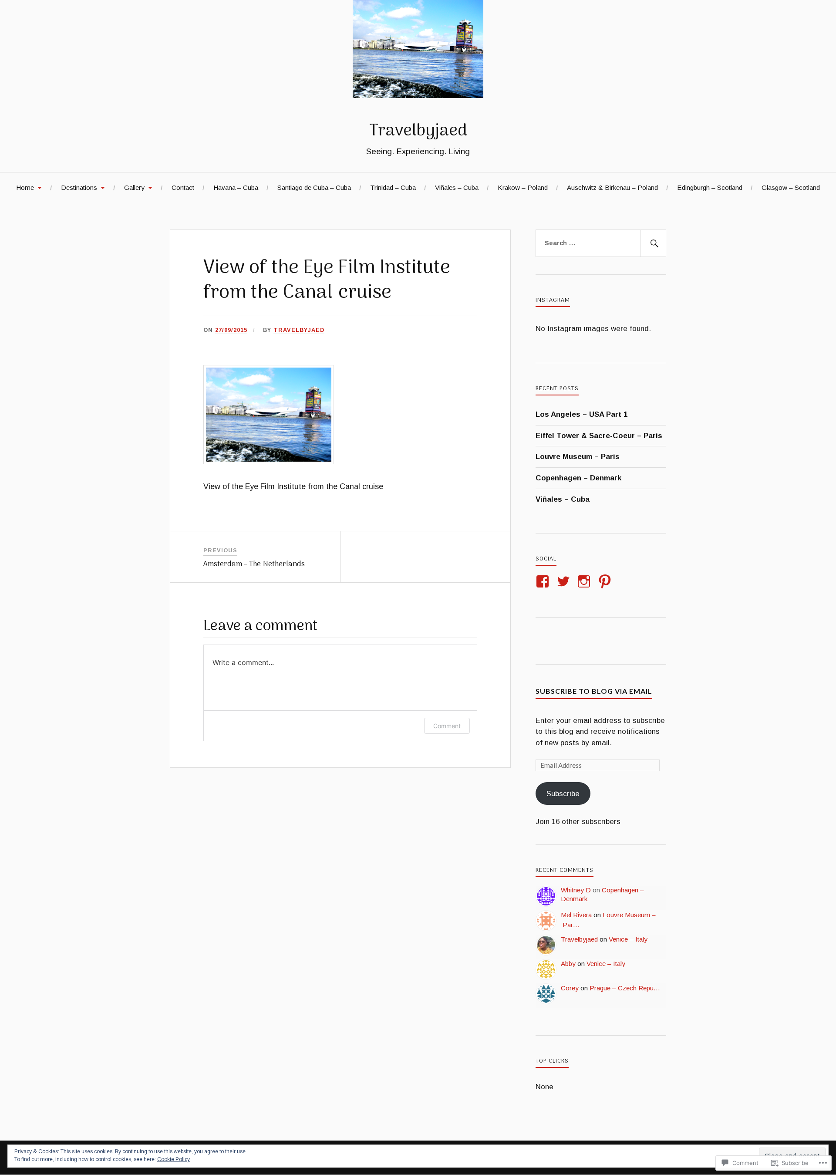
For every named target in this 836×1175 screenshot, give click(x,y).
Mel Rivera (576, 914)
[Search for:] (601, 243)
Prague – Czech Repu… (625, 988)
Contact (183, 187)
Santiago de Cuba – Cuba (314, 187)
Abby (568, 963)
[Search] (653, 243)
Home (25, 187)
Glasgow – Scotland (791, 187)
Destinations (79, 187)
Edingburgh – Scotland (709, 187)
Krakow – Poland (523, 187)
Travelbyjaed (418, 131)
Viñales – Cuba (457, 187)
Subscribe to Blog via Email (594, 691)
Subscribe (563, 794)
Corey (570, 988)
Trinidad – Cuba (393, 187)
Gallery (134, 187)
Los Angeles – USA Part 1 (581, 414)
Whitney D (576, 890)
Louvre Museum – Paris (578, 456)
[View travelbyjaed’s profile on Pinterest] (606, 581)
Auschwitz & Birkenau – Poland (612, 187)
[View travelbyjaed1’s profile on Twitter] (564, 581)
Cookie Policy (173, 1159)
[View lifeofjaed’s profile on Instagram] (585, 581)
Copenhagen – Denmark (578, 478)
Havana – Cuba (235, 187)
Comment (447, 725)
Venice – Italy (628, 939)
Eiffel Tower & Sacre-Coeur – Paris (599, 436)
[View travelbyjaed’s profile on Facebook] (544, 581)
